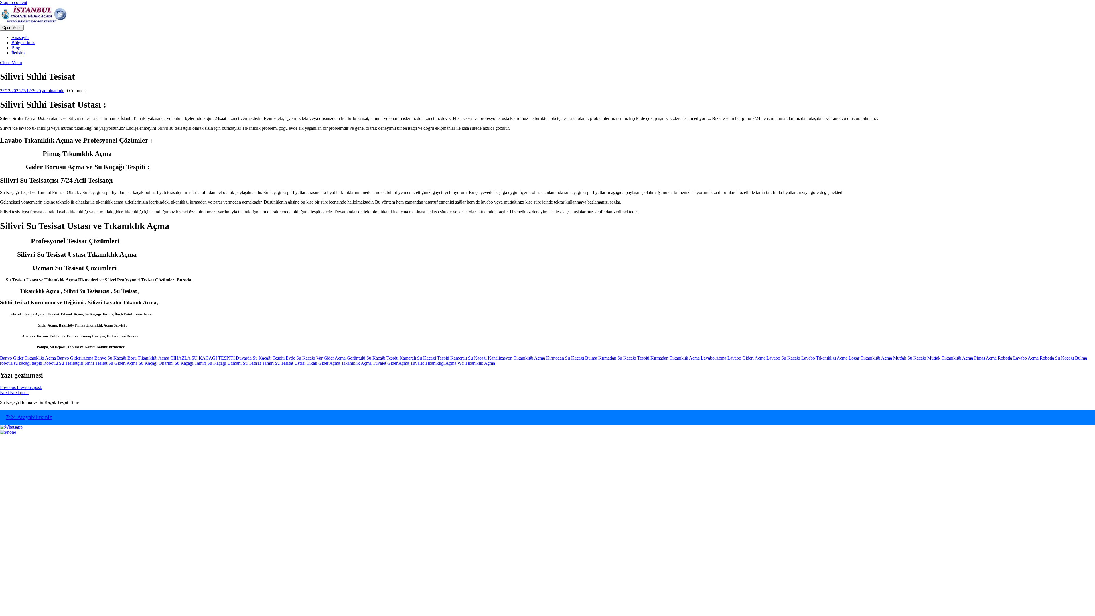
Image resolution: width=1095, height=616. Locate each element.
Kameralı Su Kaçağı (468, 358)
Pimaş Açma (985, 358)
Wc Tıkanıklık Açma (476, 363)
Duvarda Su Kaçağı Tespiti (260, 358)
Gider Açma (335, 358)
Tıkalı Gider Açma (323, 363)
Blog (15, 47)
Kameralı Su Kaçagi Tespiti (424, 358)
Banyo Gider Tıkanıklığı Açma (28, 358)
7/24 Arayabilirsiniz (29, 417)
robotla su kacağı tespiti (21, 363)
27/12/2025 (20, 90)
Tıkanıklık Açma (356, 363)
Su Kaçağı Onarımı (156, 363)
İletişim (18, 52)
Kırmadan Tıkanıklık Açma (675, 358)
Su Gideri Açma (122, 363)
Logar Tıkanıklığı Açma (870, 358)
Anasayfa (20, 37)
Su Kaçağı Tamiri (190, 363)
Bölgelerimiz (23, 42)
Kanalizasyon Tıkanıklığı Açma (516, 358)
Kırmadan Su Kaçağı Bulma (571, 358)
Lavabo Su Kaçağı (783, 358)
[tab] (12, 28)
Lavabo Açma (713, 358)
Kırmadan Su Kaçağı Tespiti (623, 358)
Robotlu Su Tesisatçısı (63, 363)
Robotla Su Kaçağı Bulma (1063, 358)
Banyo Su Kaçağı (110, 358)
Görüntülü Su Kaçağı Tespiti (372, 358)
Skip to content (13, 2)
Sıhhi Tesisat (95, 363)
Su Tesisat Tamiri (258, 363)
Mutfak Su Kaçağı (909, 358)
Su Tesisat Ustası (290, 363)
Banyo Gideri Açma (75, 358)
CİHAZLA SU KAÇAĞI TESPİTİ (202, 358)
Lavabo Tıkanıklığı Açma (824, 358)
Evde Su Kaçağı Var (304, 358)
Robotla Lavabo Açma (1018, 358)
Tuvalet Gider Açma (391, 363)
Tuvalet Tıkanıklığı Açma (433, 363)
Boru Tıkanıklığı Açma (148, 358)
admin (53, 90)
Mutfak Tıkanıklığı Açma (950, 358)
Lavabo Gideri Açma (746, 358)
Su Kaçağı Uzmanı (224, 363)
